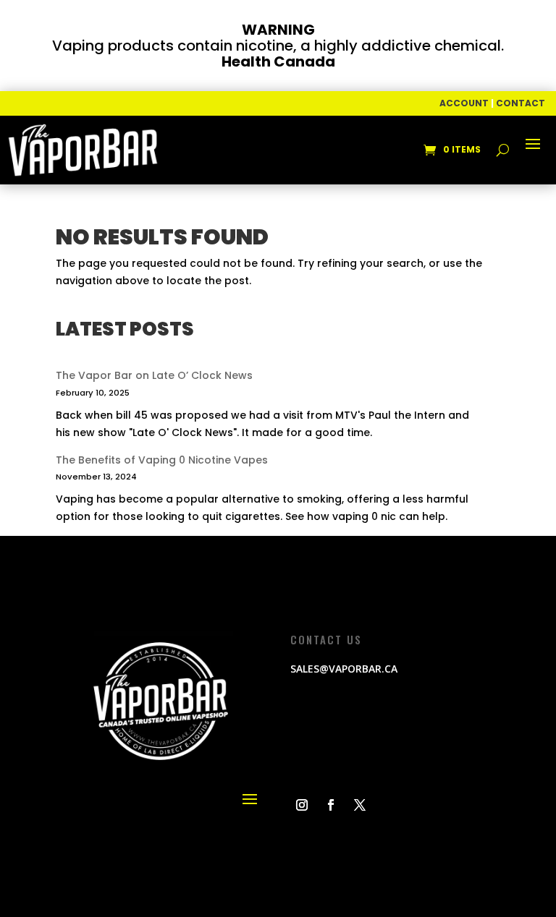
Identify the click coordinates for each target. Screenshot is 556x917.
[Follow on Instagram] (301, 804)
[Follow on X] (359, 804)
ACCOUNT (464, 103)
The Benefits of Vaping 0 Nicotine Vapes (162, 460)
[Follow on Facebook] (330, 804)
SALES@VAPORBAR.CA (343, 668)
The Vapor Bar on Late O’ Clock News (154, 375)
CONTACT (520, 103)
